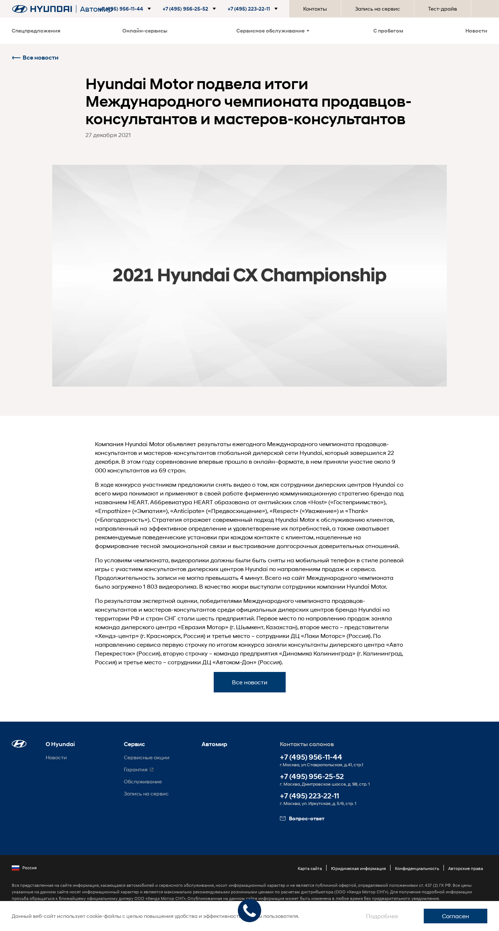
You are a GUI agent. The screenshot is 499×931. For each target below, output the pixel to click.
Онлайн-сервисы (144, 30)
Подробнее (382, 915)
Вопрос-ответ (306, 818)
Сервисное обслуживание (270, 30)
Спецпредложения (36, 30)
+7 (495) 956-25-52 (312, 776)
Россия (29, 867)
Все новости (40, 57)
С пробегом (388, 30)
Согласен (455, 915)
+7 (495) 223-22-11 (309, 796)
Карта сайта (310, 868)
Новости (476, 30)
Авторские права (465, 868)
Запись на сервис (377, 8)
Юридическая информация (358, 868)
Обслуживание (143, 781)
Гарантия (136, 769)
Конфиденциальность (417, 868)
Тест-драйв (442, 8)
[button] (131, 9)
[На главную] (42, 9)
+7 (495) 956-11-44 (311, 757)
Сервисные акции (146, 757)
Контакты (315, 8)
